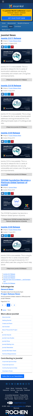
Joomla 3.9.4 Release (9, 283)
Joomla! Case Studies (8, 338)
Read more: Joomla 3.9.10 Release (17, 127)
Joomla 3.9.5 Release (9, 278)
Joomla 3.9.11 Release (11, 38)
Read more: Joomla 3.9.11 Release (17, 80)
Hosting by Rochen (16, 415)
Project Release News (15, 41)
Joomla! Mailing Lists (8, 344)
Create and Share (7, 323)
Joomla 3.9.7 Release (9, 274)
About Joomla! (12, 23)
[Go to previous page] (5, 305)
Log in (26, 399)
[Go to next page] (11, 305)
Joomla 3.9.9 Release (10, 132)
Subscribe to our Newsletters (12, 376)
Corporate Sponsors (8, 365)
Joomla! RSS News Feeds (9, 350)
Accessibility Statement (12, 395)
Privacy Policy (24, 395)
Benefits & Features (23, 23)
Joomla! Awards (6, 335)
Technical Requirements (9, 354)
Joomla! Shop (6, 341)
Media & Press (6, 30)
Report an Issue (18, 399)
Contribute (18, 26)
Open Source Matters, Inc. (17, 406)
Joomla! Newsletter (7, 347)
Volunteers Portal (7, 371)
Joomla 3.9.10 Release (11, 85)
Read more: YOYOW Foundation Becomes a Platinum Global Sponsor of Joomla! (17, 220)
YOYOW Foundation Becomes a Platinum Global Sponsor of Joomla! (16, 182)
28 (8, 305)
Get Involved (6, 326)
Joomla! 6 (4, 26)
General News (13, 187)
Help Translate (9, 399)
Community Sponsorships (9, 368)
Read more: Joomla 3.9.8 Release (16, 268)
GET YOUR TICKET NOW (16, 18)
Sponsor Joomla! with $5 (21, 397)
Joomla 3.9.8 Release (10, 227)
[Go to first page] (2, 305)
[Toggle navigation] (3, 1)
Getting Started (6, 320)
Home (3, 23)
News (11, 26)
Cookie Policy (9, 397)
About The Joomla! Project (9, 330)
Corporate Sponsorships (9, 361)
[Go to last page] (14, 305)
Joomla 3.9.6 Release (9, 276)
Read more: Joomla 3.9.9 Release (16, 174)
